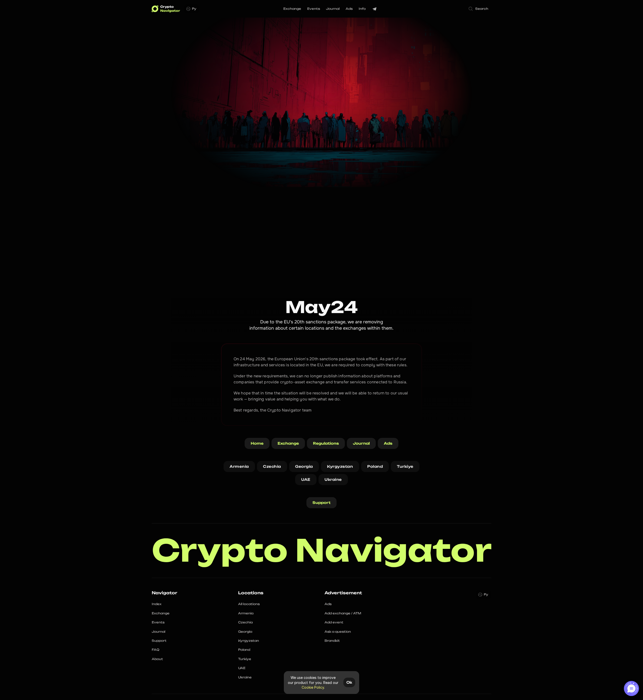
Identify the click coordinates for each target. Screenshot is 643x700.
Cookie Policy (313, 687)
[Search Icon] (478, 8)
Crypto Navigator (322, 550)
